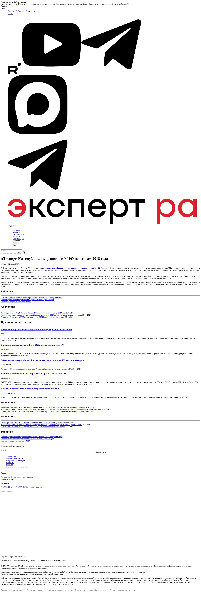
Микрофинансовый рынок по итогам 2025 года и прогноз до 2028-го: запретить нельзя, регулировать (41, 315)
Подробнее (5, 8)
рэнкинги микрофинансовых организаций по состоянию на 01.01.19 (71, 268)
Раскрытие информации (15, 461)
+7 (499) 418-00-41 (23, 487)
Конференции (18, 239)
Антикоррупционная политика (18, 467)
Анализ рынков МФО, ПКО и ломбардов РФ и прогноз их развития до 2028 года (33, 313)
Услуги (15, 243)
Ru (14, 226)
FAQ (14, 245)
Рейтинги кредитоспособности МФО (16, 302)
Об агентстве (11, 456)
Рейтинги (16, 230)
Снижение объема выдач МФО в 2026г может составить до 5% (32, 345)
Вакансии (9, 465)
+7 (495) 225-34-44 (8, 487)
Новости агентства (8, 253)
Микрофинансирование (75, 407)
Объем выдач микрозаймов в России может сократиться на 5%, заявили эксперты (42, 360)
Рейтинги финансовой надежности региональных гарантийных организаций (31, 298)
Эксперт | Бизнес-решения (28, 11)
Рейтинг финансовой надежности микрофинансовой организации (27, 300)
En (10, 226)
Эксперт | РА (13, 11)
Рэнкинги (16, 237)
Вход (10, 13)
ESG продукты (18, 234)
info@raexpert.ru (37, 487)
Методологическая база (15, 458)
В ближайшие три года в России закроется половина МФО (30, 388)
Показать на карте (8, 479)
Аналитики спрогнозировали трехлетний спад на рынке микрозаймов (36, 329)
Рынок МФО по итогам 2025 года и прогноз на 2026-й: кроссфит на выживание (33, 317)
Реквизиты (10, 463)
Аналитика (17, 232)
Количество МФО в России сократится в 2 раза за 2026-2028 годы (34, 373)
